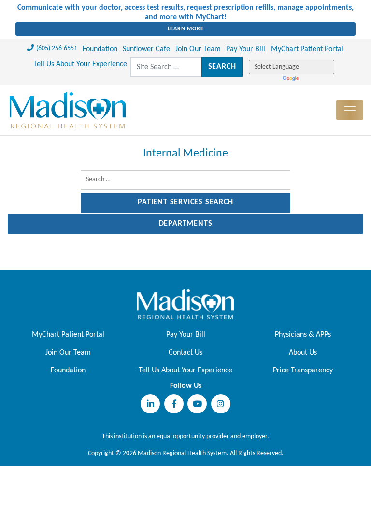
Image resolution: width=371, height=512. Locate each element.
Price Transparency (303, 370)
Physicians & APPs (303, 335)
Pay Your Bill (245, 49)
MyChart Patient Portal (307, 49)
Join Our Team (198, 49)
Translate (291, 78)
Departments (186, 224)
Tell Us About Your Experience (80, 64)
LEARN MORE (186, 29)
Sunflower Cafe (146, 49)
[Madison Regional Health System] (185, 304)
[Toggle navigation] (349, 110)
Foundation (100, 49)
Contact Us (185, 352)
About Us (303, 352)
